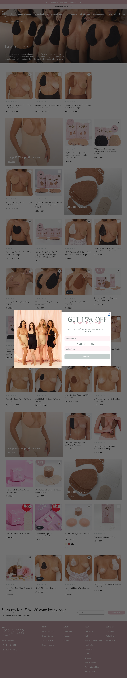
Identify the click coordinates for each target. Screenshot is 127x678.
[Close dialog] (109, 314)
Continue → (87, 357)
